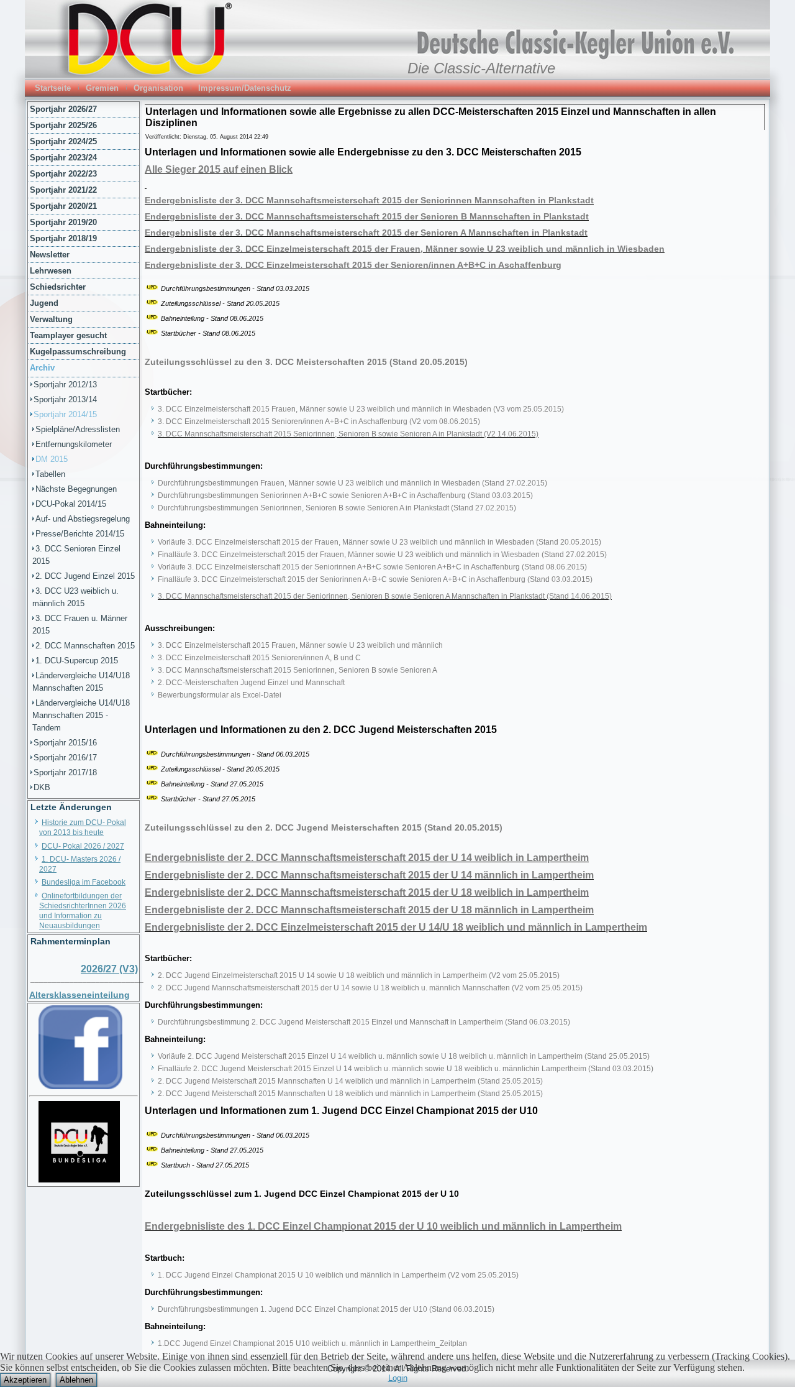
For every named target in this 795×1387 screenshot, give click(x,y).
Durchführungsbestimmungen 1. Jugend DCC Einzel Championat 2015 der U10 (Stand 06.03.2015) (326, 1309)
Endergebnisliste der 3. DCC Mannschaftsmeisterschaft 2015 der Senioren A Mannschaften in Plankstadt (366, 232)
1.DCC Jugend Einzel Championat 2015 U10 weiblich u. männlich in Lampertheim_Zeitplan (312, 1343)
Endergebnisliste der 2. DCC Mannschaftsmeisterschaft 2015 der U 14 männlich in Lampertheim (369, 875)
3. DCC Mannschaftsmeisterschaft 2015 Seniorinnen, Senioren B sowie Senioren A (297, 670)
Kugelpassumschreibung (78, 351)
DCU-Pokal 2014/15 (70, 504)
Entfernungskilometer (73, 444)
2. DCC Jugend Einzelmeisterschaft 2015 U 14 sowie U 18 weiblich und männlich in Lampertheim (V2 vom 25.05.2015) (359, 975)
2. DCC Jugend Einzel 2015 (85, 576)
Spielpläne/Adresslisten (77, 429)
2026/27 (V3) (109, 969)
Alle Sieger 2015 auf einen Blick (219, 169)
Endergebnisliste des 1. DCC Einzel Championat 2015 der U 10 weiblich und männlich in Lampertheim (383, 1226)
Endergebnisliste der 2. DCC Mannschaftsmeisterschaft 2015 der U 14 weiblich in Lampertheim (367, 857)
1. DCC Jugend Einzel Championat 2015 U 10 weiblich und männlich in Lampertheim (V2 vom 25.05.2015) (338, 1275)
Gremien (102, 88)
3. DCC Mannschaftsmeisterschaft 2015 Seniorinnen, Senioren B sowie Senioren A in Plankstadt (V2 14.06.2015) (348, 434)
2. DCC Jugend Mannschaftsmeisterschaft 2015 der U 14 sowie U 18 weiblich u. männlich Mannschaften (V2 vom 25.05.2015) (370, 988)
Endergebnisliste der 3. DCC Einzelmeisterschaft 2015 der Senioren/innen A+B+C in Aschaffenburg (353, 265)
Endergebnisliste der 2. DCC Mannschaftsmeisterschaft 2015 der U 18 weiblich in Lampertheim (367, 892)
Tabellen (50, 474)
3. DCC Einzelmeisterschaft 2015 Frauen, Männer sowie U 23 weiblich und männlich (300, 645)
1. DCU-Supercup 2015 (76, 660)
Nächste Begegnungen (76, 489)
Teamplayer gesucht (68, 335)
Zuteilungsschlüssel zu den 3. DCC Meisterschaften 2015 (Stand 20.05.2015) (306, 362)
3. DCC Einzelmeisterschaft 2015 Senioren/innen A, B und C (259, 657)
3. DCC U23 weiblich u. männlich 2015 (75, 597)
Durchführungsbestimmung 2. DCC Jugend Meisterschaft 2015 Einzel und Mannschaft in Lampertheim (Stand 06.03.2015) (364, 1022)
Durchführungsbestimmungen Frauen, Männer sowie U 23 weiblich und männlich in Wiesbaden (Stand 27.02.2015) (352, 483)
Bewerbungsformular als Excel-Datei (219, 695)
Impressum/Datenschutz (244, 88)
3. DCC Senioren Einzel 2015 (76, 555)
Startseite (53, 88)
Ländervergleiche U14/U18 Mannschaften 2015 (81, 682)
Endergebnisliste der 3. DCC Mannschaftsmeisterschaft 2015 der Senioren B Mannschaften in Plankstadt (367, 216)
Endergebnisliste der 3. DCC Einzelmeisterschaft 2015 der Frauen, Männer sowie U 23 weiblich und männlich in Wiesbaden (405, 249)
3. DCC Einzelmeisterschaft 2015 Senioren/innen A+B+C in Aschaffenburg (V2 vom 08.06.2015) (319, 421)
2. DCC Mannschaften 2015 (85, 645)
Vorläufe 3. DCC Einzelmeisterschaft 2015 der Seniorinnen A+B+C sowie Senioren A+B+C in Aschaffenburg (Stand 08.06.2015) (372, 567)
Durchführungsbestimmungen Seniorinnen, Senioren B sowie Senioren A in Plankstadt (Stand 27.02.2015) (337, 508)
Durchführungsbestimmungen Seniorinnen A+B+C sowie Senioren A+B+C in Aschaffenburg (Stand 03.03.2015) (345, 495)
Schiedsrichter (58, 287)
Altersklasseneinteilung (79, 995)
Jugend (44, 303)
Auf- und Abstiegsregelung (82, 518)
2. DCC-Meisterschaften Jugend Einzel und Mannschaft (251, 682)
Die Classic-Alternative (481, 68)
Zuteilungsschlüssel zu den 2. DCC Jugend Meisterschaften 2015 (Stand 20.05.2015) (323, 827)
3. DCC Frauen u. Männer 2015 (79, 624)
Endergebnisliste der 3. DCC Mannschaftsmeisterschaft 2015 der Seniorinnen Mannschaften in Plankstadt (369, 200)
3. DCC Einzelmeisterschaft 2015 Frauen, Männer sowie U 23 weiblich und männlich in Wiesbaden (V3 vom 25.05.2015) (361, 409)
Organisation (158, 88)
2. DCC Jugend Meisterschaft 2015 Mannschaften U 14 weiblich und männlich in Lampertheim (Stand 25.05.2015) (350, 1081)
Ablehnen (76, 1380)
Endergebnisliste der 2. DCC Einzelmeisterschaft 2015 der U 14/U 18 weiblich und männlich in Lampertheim (396, 927)
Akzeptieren (25, 1380)
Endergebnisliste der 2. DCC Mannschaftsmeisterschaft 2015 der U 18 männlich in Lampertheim (369, 910)
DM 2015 (51, 459)
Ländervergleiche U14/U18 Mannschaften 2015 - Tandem (81, 715)
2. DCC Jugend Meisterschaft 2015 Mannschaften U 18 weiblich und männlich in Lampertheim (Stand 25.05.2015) (350, 1093)
